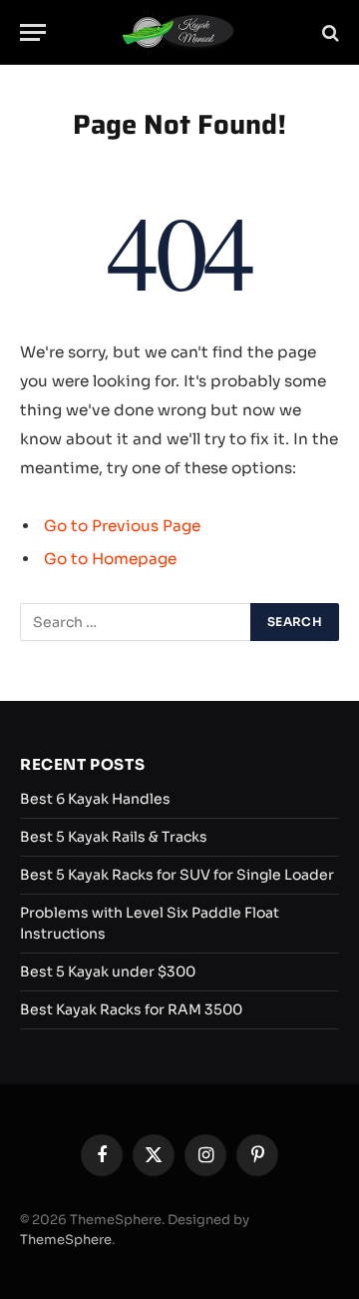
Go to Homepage (110, 558)
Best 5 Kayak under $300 (107, 971)
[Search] (328, 32)
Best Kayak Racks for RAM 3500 (131, 1009)
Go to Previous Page (122, 525)
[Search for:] (136, 622)
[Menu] (33, 32)
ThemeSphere (66, 1239)
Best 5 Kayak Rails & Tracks (113, 837)
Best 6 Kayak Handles (95, 799)
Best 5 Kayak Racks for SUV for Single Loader (177, 875)
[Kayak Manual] (180, 32)
